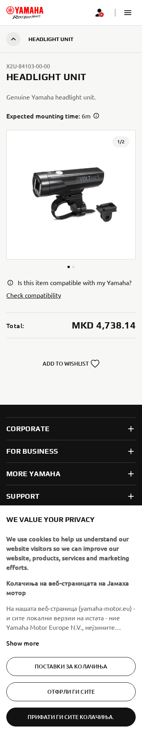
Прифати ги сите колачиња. (71, 717)
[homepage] (24, 13)
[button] (128, 13)
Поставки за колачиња (71, 666)
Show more (22, 642)
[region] (71, 620)
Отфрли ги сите (71, 691)
